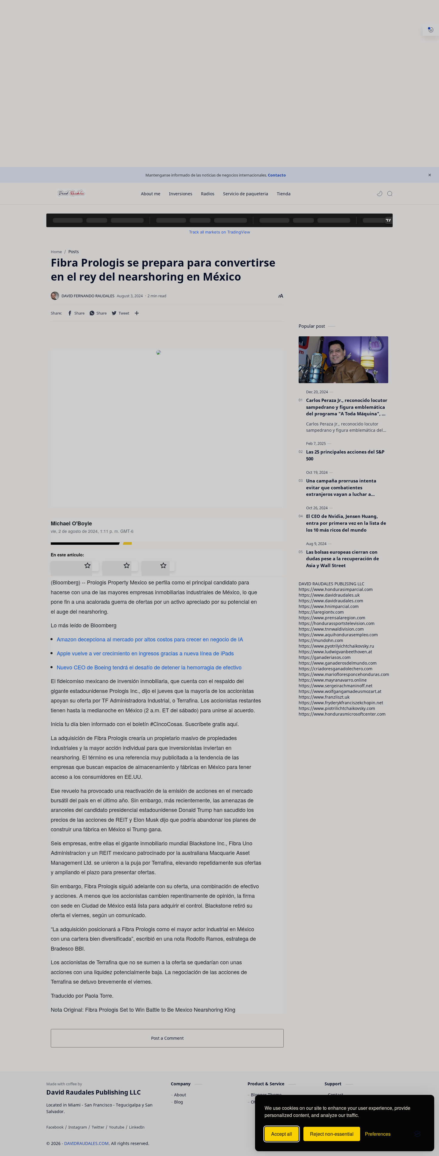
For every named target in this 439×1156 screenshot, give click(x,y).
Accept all (281, 1133)
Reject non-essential (332, 1133)
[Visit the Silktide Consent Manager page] (417, 1134)
